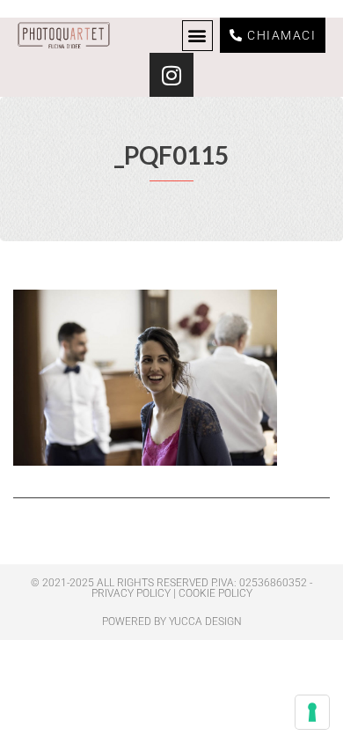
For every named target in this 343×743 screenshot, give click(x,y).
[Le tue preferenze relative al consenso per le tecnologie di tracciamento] (312, 712)
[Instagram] (171, 75)
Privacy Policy (131, 593)
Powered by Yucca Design (172, 621)
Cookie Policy (215, 593)
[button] (197, 35)
